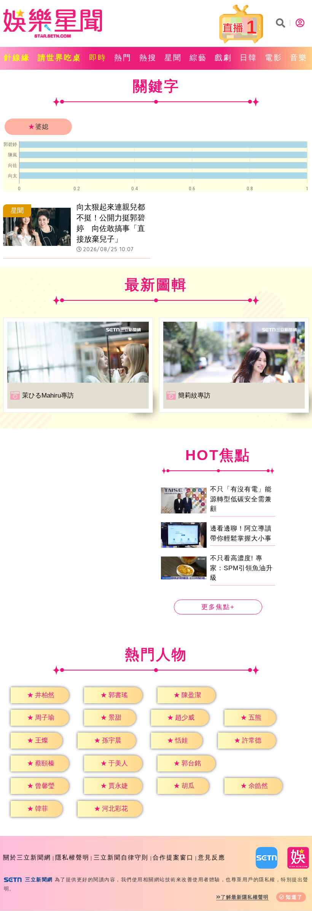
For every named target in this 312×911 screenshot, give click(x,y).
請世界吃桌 (59, 57)
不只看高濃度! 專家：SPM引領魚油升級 (241, 568)
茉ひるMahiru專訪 (48, 395)
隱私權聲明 (72, 857)
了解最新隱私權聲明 (245, 897)
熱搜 (148, 57)
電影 (273, 57)
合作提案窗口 (173, 857)
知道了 (294, 897)
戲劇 (223, 57)
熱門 (123, 57)
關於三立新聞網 (27, 857)
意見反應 (211, 857)
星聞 (173, 57)
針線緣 (17, 57)
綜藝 (198, 57)
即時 (98, 57)
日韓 (248, 57)
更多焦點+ (218, 607)
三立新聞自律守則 (121, 857)
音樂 (298, 57)
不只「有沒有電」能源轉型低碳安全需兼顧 (241, 499)
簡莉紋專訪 (194, 395)
